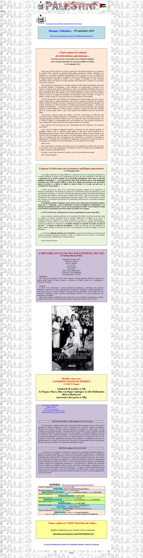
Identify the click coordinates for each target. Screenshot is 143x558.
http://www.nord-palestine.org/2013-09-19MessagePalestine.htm (71, 36)
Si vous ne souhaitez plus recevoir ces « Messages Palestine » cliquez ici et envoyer (71, 544)
